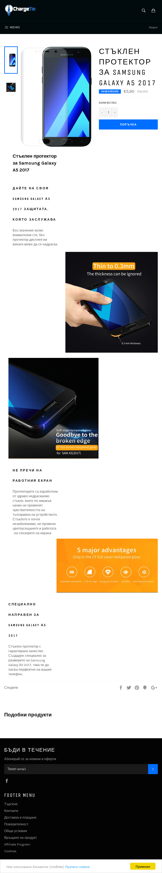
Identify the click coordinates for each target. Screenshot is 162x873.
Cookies (10, 851)
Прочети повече (77, 866)
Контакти (11, 811)
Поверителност (16, 824)
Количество (107, 102)
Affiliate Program (17, 844)
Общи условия (15, 831)
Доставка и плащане (20, 817)
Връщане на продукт (20, 838)
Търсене (11, 804)
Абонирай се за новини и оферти (30, 759)
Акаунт (153, 27)
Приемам (143, 866)
